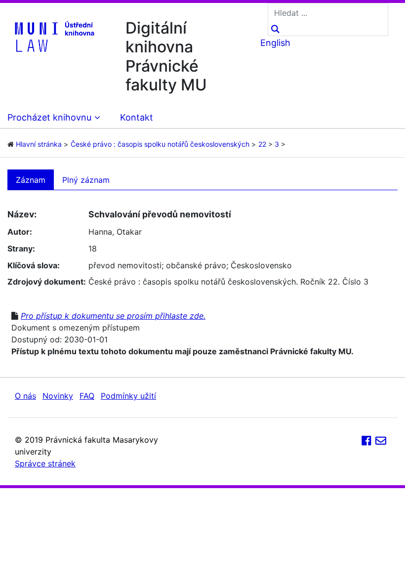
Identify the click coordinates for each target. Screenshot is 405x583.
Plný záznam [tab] (86, 180)
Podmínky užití (128, 396)
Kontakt (136, 117)
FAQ (87, 396)
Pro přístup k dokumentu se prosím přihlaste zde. (113, 316)
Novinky (57, 396)
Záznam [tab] (30, 180)
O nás (25, 396)
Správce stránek (45, 463)
